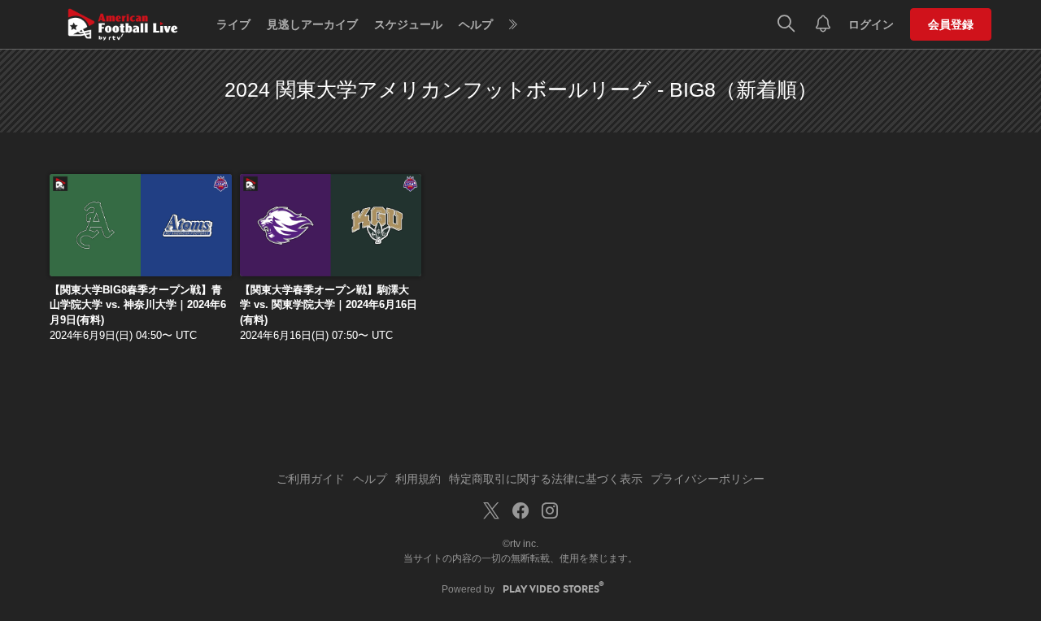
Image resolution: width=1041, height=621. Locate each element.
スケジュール (408, 24)
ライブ (233, 24)
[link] (140, 225)
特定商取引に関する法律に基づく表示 (545, 478)
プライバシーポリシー (707, 478)
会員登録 (950, 24)
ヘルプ (476, 24)
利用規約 (418, 478)
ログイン (871, 24)
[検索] (786, 24)
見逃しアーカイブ (312, 24)
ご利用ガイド (311, 478)
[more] (513, 25)
